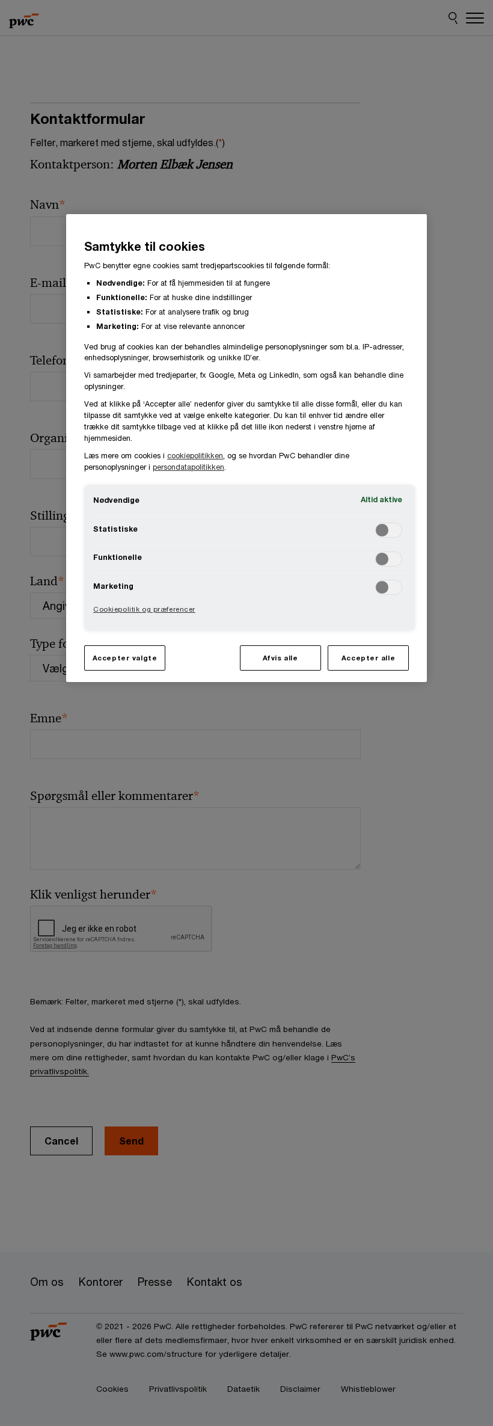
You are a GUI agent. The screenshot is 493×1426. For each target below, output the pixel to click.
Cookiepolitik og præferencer (144, 609)
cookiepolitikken (195, 455)
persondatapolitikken (188, 467)
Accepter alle (368, 658)
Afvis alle (280, 658)
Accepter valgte (125, 658)
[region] (246, 448)
